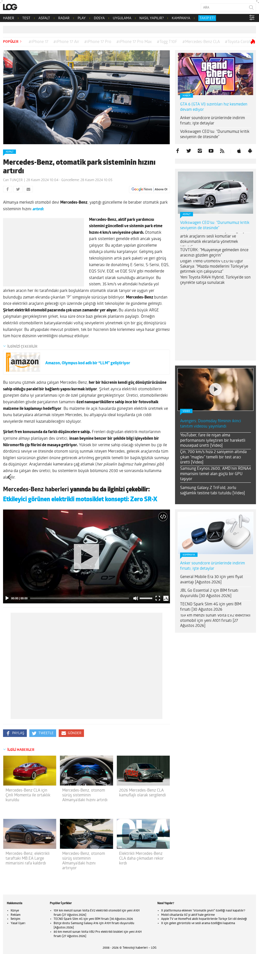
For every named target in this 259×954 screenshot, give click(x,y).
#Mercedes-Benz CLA (201, 42)
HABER (8, 18)
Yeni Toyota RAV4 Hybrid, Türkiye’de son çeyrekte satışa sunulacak (215, 280)
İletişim (15, 919)
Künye (15, 910)
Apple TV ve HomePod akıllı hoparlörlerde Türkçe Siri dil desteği (204, 919)
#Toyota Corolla (239, 42)
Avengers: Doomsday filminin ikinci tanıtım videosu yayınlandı (210, 424)
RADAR (64, 18)
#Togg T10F (167, 42)
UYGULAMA (122, 18)
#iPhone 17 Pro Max (134, 42)
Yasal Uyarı (18, 923)
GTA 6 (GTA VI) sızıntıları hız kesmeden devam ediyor (213, 107)
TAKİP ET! (207, 18)
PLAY (82, 18)
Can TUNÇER (13, 180)
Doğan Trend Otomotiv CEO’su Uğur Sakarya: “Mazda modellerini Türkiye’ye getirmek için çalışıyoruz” (214, 266)
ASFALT (44, 18)
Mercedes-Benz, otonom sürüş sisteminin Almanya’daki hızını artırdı (84, 795)
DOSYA (99, 18)
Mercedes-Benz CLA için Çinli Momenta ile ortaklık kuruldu (28, 795)
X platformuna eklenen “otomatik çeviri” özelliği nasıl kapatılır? (203, 910)
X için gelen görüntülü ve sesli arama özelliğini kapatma (198, 923)
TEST (26, 18)
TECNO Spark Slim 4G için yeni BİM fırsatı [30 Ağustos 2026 (210, 607)
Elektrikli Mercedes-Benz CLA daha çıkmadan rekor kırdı (141, 858)
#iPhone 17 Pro (97, 42)
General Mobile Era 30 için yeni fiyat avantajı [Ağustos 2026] (211, 579)
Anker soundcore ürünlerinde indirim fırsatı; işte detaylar (212, 120)
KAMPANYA (181, 18)
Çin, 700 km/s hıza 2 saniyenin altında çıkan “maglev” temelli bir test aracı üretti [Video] (213, 457)
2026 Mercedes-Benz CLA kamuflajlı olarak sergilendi (142, 793)
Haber (186, 95)
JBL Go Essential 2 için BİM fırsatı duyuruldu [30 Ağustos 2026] (209, 593)
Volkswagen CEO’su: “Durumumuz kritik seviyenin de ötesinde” (214, 134)
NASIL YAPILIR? (151, 18)
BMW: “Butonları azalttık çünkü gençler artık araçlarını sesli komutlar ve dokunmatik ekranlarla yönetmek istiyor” (214, 239)
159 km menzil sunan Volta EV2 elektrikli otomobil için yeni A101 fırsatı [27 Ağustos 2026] (215, 620)
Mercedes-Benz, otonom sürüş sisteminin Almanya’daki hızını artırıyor (83, 861)
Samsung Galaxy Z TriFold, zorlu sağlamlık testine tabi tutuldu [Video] (212, 490)
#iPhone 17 (38, 42)
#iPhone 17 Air (66, 42)
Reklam (15, 915)
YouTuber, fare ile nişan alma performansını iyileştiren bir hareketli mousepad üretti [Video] (212, 440)
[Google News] (149, 189)
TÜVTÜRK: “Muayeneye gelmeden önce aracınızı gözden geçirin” (214, 253)
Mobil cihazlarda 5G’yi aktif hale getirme (188, 915)
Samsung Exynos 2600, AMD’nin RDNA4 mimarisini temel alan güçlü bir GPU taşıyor (215, 474)
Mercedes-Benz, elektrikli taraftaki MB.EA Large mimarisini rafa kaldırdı (28, 858)
